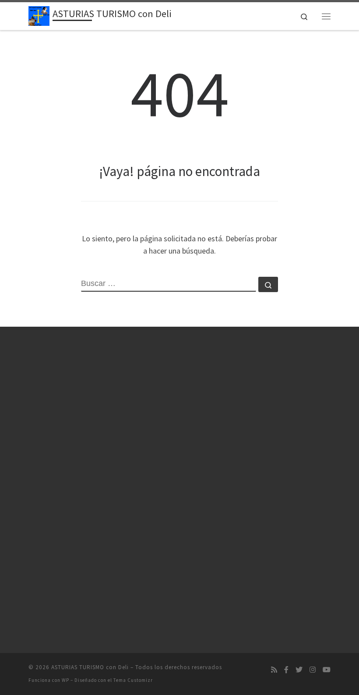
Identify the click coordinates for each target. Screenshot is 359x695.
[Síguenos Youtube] (327, 669)
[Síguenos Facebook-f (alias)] (286, 669)
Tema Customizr (133, 680)
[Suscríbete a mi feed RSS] (274, 669)
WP (65, 680)
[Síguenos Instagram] (313, 669)
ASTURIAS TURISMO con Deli (90, 667)
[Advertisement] (74, 488)
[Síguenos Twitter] (299, 669)
